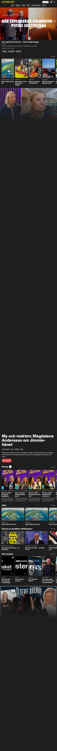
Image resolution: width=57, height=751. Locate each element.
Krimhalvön (11, 51)
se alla (53, 56)
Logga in (45, 2)
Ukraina (4, 51)
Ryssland (18, 51)
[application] (28, 24)
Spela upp (7, 460)
